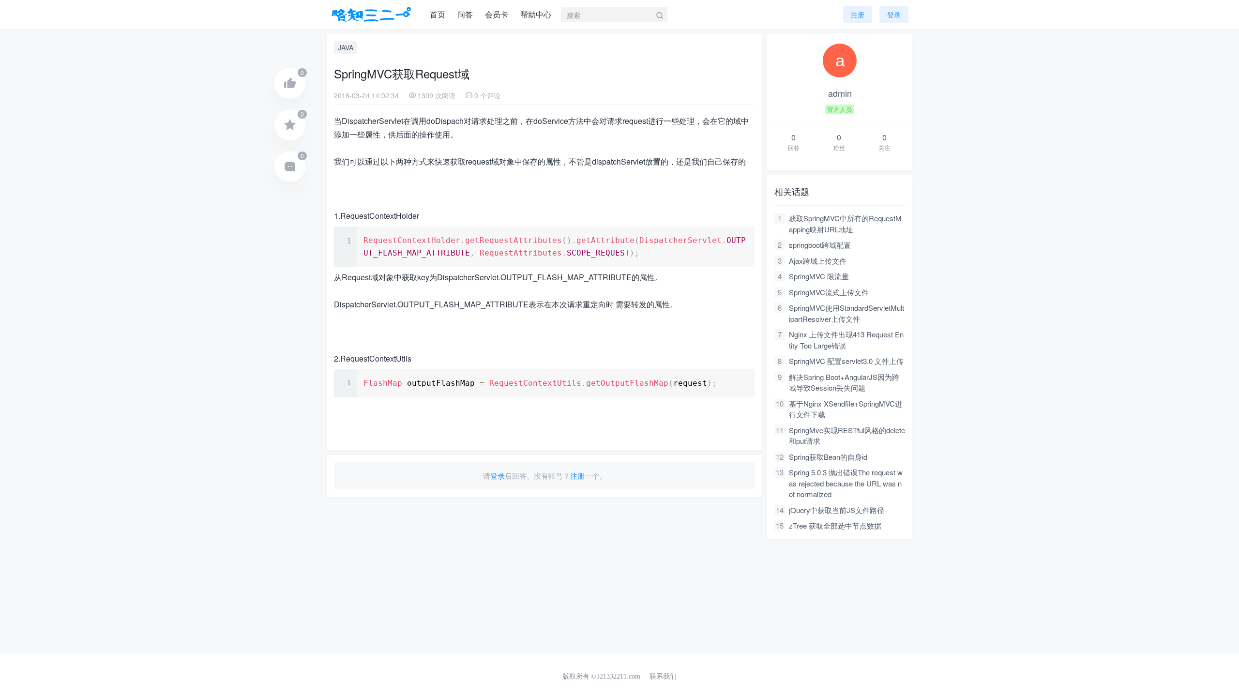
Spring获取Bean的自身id (828, 457)
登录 (497, 475)
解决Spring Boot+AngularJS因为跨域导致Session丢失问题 (844, 382)
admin (840, 93)
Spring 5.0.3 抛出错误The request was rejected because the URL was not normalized (846, 483)
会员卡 (496, 14)
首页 (437, 14)
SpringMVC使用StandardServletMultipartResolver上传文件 (846, 313)
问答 (465, 14)
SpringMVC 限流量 (819, 276)
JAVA (345, 47)
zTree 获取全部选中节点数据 (835, 525)
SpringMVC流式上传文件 (829, 292)
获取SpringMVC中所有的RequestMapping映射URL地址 (845, 223)
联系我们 (663, 676)
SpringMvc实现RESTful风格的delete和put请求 (847, 435)
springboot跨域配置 (820, 245)
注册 (857, 14)
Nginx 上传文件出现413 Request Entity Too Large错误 (846, 339)
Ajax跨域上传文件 (817, 261)
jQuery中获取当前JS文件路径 (836, 510)
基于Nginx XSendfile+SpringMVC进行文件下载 (845, 409)
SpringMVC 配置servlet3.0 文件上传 (846, 361)
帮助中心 (535, 14)
